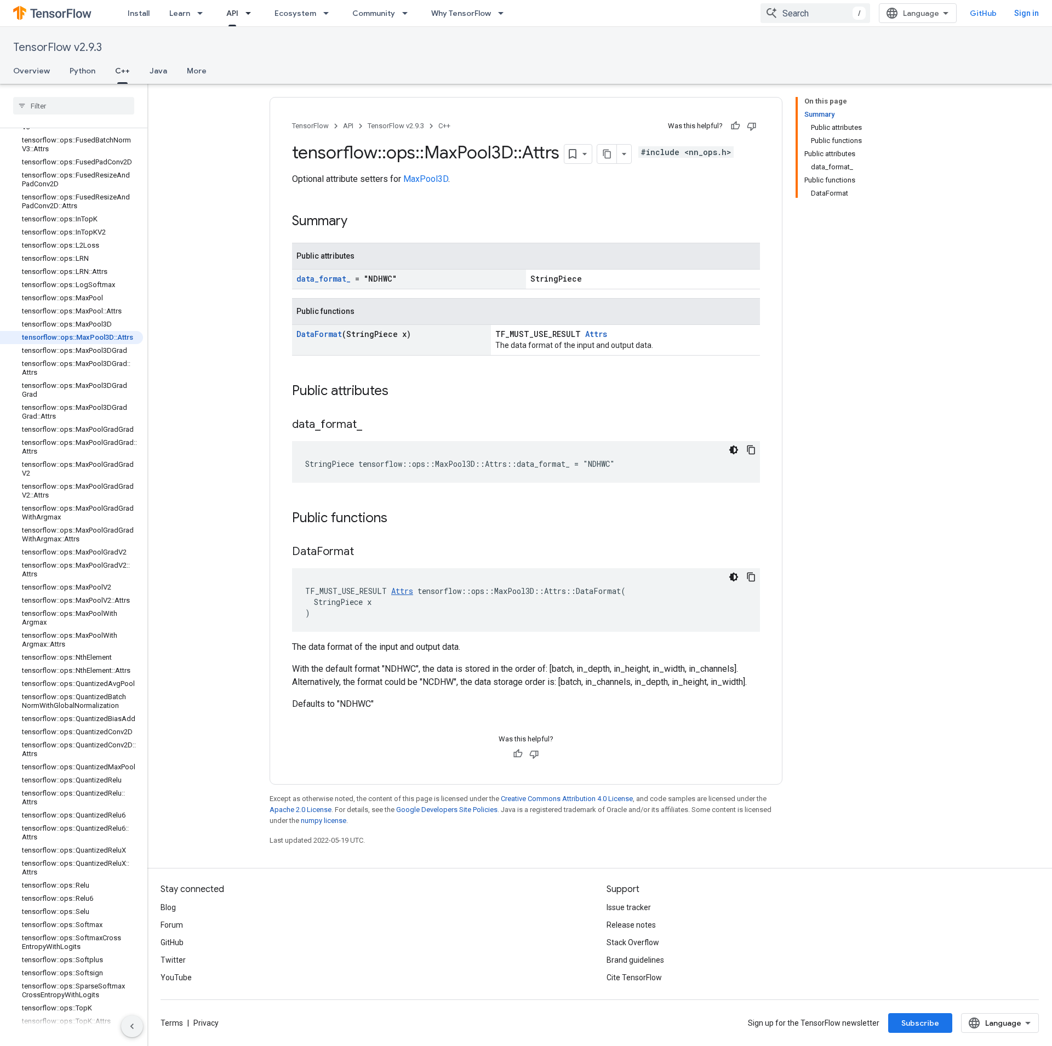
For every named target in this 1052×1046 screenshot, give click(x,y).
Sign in (1026, 13)
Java (158, 71)
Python (82, 71)
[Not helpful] (752, 126)
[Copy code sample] (751, 450)
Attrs (596, 334)
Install (139, 13)
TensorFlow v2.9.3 (57, 47)
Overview (31, 71)
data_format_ (323, 278)
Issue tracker (629, 907)
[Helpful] (735, 126)
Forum (172, 925)
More (197, 71)
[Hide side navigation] (132, 1026)
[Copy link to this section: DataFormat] (365, 552)
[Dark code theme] (733, 450)
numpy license (323, 820)
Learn (179, 13)
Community (373, 13)
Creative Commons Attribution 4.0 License (567, 798)
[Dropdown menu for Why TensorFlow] (504, 13)
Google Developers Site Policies (447, 809)
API (232, 13)
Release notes (631, 925)
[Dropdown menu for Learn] (203, 13)
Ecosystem (295, 13)
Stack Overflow (633, 942)
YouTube (176, 977)
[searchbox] (73, 106)
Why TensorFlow (461, 13)
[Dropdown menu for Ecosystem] (329, 13)
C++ (122, 71)
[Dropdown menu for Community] (408, 13)
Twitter (173, 960)
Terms (172, 1023)
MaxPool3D (425, 179)
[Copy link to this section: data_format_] (373, 425)
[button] (71, 1034)
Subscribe (920, 1023)
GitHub (983, 13)
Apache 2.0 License (300, 809)
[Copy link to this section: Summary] (358, 221)
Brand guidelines (635, 960)
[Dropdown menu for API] (251, 13)
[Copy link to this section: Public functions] (398, 518)
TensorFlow (310, 126)
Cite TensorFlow (634, 977)
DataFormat (319, 334)
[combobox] (815, 13)
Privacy (206, 1023)
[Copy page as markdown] (607, 154)
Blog (168, 907)
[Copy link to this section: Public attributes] (399, 391)
